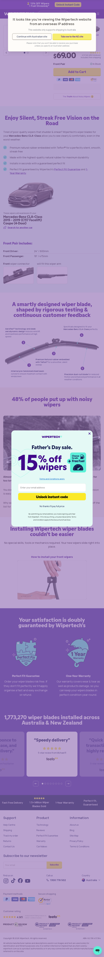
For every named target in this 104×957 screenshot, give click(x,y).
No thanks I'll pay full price (52, 506)
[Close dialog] (89, 434)
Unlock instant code (52, 496)
